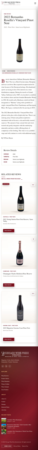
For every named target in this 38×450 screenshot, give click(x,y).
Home (3, 71)
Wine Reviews (11, 71)
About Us (3, 399)
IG (2, 366)
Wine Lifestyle (5, 387)
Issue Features (4, 389)
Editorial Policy (5, 407)
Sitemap (3, 404)
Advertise (3, 410)
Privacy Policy (17, 446)
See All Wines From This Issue (11, 179)
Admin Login (7, 446)
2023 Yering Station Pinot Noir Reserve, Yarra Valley (18, 220)
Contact (3, 401)
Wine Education (5, 381)
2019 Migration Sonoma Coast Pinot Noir (16, 328)
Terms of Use (25, 446)
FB (6, 366)
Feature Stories (5, 378)
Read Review (8, 230)
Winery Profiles (5, 384)
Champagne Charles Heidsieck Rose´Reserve (17, 274)
